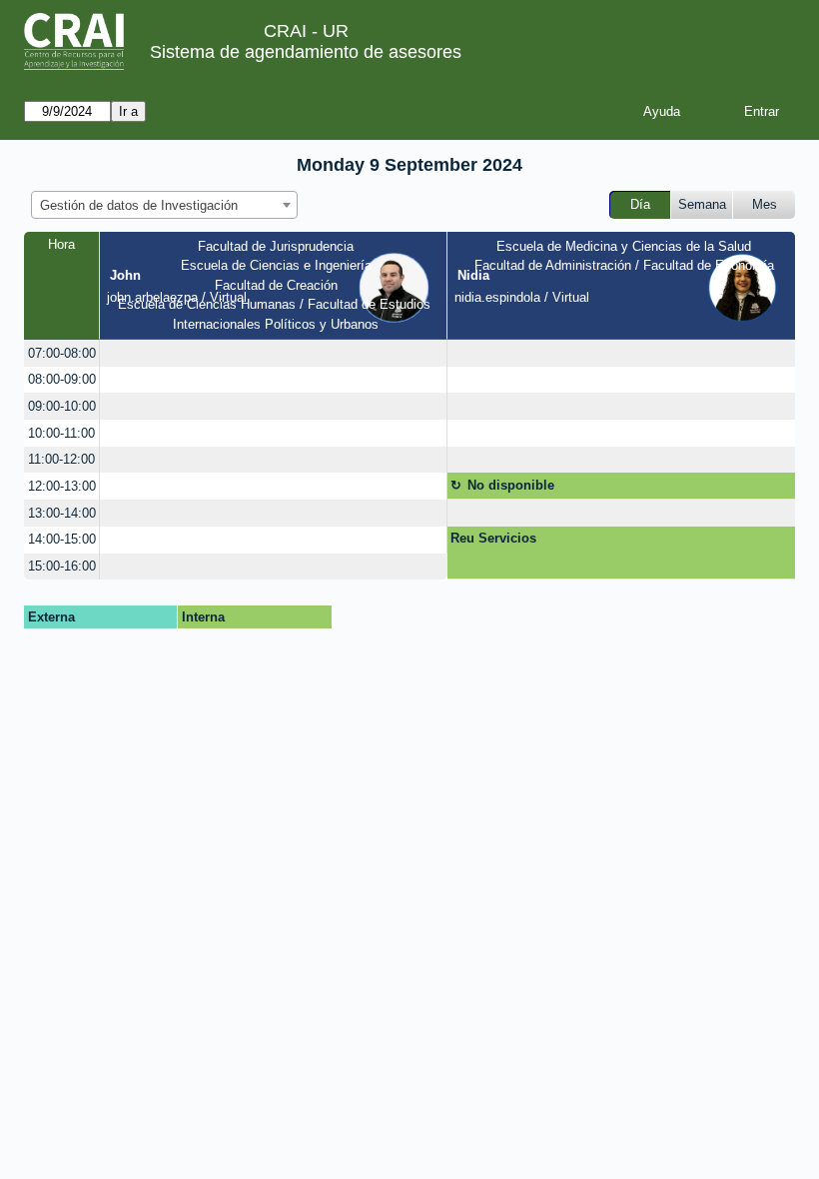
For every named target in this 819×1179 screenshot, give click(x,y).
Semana (702, 204)
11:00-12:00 (61, 459)
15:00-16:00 (62, 566)
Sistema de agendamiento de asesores (305, 52)
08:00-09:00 (62, 379)
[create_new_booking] (273, 353)
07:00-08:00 (62, 353)
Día (640, 204)
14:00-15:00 (62, 539)
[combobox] (164, 205)
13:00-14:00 (62, 513)
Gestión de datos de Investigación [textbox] (139, 205)
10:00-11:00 (61, 433)
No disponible (510, 485)
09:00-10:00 (62, 406)
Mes (764, 204)
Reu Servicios (493, 538)
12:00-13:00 (62, 486)
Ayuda (661, 111)
